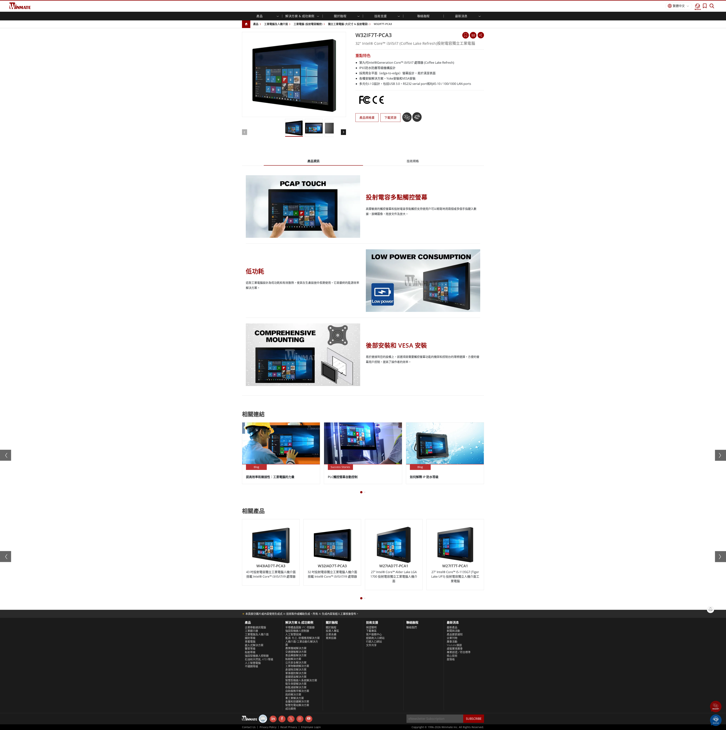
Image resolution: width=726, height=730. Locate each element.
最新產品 (452, 627)
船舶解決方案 (293, 659)
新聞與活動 (453, 630)
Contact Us (249, 727)
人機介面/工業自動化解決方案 (301, 643)
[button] (715, 707)
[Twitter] (291, 719)
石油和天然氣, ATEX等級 (259, 659)
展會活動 (452, 641)
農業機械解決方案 (295, 648)
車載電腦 (250, 641)
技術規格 (413, 161)
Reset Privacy (288, 727)
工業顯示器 (251, 630)
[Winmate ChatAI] (715, 720)
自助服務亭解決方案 (297, 691)
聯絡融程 (423, 16)
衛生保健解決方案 (295, 683)
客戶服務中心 (374, 634)
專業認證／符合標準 (459, 652)
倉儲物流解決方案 (295, 669)
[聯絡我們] (473, 35)
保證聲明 (371, 627)
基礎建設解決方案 (295, 676)
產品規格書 (367, 117)
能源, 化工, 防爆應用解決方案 (302, 638)
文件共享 (371, 645)
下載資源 (390, 117)
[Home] (246, 24)
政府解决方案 (293, 694)
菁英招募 (331, 638)
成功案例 (290, 708)
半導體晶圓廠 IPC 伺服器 (300, 627)
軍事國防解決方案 (295, 673)
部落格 (451, 659)
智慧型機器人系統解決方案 (301, 680)
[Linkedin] (273, 719)
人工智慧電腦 (253, 663)
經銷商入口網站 (375, 638)
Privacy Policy (268, 727)
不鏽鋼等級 (251, 666)
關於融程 (331, 627)
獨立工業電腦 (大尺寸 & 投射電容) (348, 24)
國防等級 (250, 638)
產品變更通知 (455, 634)
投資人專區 (332, 630)
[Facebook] (282, 719)
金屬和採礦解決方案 (297, 701)
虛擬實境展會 (455, 648)
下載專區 (371, 630)
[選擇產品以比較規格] (417, 118)
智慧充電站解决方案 (297, 705)
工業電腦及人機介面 (276, 24)
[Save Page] (465, 34)
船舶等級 (250, 652)
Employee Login (311, 727)
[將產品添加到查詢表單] (407, 118)
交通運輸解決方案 (295, 651)
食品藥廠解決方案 (295, 655)
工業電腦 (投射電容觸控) (308, 24)
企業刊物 (452, 638)
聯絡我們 (411, 627)
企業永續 (331, 634)
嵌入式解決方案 (254, 645)
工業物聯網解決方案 (297, 666)
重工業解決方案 (294, 698)
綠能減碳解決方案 (295, 687)
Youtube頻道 (454, 645)
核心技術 (452, 655)
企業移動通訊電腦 (255, 627)
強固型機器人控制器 (257, 655)
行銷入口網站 (374, 641)
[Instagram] (300, 718)
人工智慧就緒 (293, 634)
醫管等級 (250, 648)
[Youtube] (308, 719)
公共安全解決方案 (295, 662)
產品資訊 (313, 161)
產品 (255, 24)
